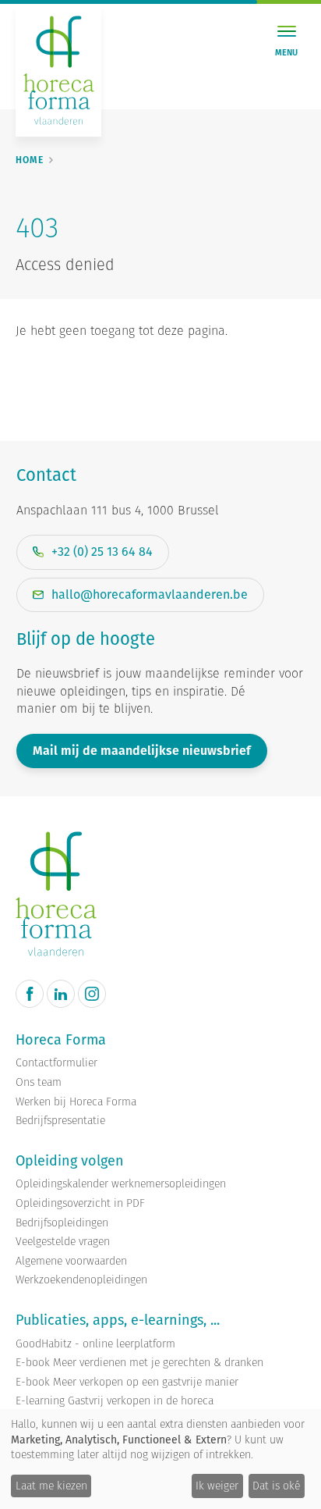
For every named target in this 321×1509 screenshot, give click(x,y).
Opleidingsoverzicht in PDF (80, 1203)
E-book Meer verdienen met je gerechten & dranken (139, 1362)
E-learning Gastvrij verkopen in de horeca (114, 1400)
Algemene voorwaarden (71, 1261)
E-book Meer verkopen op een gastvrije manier (127, 1382)
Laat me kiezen (51, 1485)
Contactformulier (56, 1062)
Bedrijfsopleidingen (62, 1222)
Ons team (39, 1082)
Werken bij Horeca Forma (76, 1101)
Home (30, 160)
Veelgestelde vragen (63, 1241)
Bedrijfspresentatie (60, 1120)
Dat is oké (276, 1485)
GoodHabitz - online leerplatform (95, 1343)
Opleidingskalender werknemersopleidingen (121, 1183)
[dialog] (160, 1459)
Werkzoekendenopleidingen (81, 1279)
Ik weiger (217, 1485)
